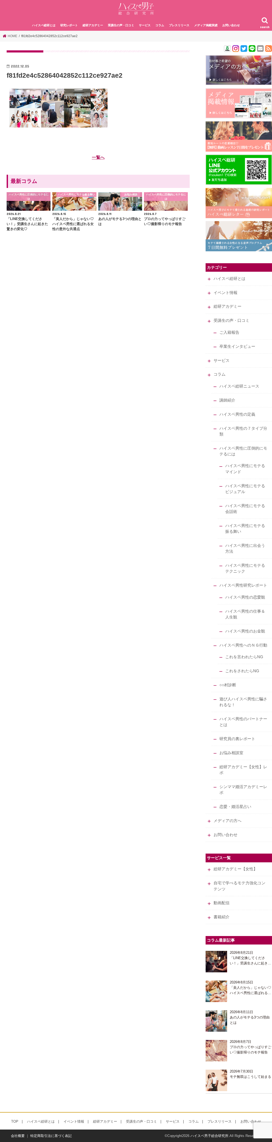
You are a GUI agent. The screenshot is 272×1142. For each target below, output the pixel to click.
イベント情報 (225, 293)
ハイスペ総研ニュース (239, 386)
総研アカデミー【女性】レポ (243, 770)
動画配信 (222, 903)
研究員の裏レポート (237, 739)
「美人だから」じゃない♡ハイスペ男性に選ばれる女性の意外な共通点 (250, 990)
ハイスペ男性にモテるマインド (245, 469)
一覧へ (98, 157)
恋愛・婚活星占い (235, 807)
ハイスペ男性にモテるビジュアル (245, 489)
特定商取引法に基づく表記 (51, 1136)
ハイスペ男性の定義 (237, 414)
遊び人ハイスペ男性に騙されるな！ (243, 702)
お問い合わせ (231, 25)
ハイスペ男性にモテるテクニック (245, 568)
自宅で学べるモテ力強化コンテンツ (239, 886)
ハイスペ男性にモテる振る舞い (245, 529)
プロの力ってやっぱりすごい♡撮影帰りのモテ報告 (250, 1049)
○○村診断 (227, 685)
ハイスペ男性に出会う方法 (245, 548)
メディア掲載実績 (206, 25)
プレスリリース (179, 25)
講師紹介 (227, 400)
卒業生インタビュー (237, 346)
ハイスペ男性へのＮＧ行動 (243, 645)
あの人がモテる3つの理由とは (250, 1020)
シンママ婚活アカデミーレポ (243, 790)
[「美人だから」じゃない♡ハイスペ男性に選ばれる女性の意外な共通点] (216, 991)
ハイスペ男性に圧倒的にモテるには (243, 451)
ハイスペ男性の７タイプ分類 (243, 431)
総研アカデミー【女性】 (235, 869)
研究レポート (69, 25)
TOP (14, 1121)
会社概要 (18, 1136)
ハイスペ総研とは (44, 25)
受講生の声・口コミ (121, 25)
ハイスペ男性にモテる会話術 (245, 509)
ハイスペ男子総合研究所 (209, 1136)
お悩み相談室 (231, 753)
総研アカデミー (93, 25)
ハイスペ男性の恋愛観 (245, 597)
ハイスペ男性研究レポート (243, 585)
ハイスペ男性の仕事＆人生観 (245, 614)
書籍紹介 (222, 917)
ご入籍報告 (229, 332)
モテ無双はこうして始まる (250, 1077)
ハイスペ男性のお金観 (245, 631)
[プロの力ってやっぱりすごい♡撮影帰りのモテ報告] (216, 1050)
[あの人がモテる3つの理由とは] (216, 1021)
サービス (145, 25)
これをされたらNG (242, 671)
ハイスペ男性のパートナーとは (243, 722)
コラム (159, 25)
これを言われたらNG (244, 657)
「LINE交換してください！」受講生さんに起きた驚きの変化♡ (250, 961)
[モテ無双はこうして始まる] (216, 1080)
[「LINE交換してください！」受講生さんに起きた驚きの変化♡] (216, 961)
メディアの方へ (227, 821)
